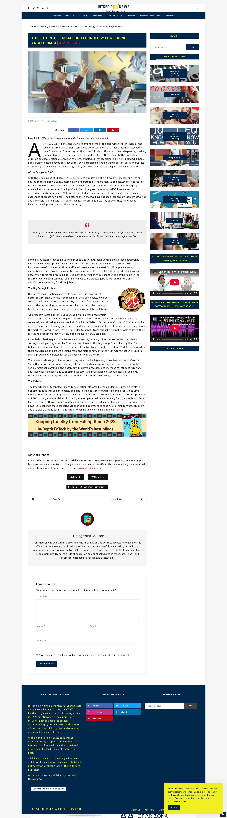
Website (41, 640)
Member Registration (150, 15)
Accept (174, 807)
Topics (56, 15)
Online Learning (175, 241)
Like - (76, 476)
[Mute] (191, 293)
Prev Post (58, 499)
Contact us (169, 15)
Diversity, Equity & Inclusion (174, 73)
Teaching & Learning (174, 199)
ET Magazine (99, 138)
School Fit (69, 15)
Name (41, 626)
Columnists (97, 15)
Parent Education (174, 115)
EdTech (174, 220)
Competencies (174, 157)
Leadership (174, 94)
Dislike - (99, 476)
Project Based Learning (174, 178)
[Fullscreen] (195, 293)
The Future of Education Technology (87, 486)
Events (162, 810)
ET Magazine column (49, 121)
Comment (43, 596)
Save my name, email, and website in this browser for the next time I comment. (84, 655)
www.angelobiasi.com (88, 468)
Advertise (130, 15)
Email (94, 626)
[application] (174, 282)
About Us (135, 810)
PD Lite (82, 15)
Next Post (117, 499)
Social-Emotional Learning (174, 136)
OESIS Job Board (114, 15)
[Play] (154, 293)
